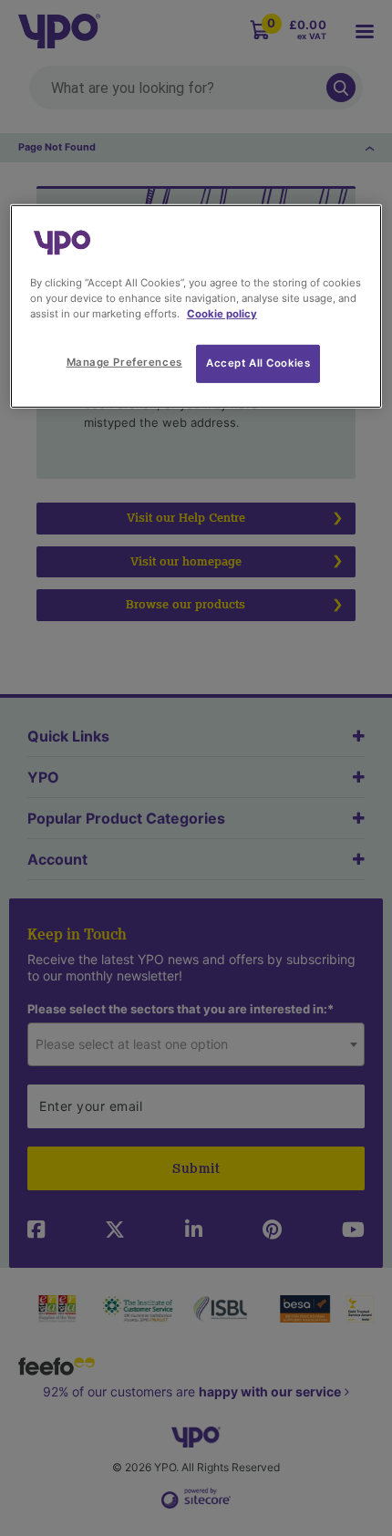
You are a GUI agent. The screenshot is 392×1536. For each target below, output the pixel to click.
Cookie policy (222, 313)
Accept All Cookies (258, 363)
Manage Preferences (124, 362)
